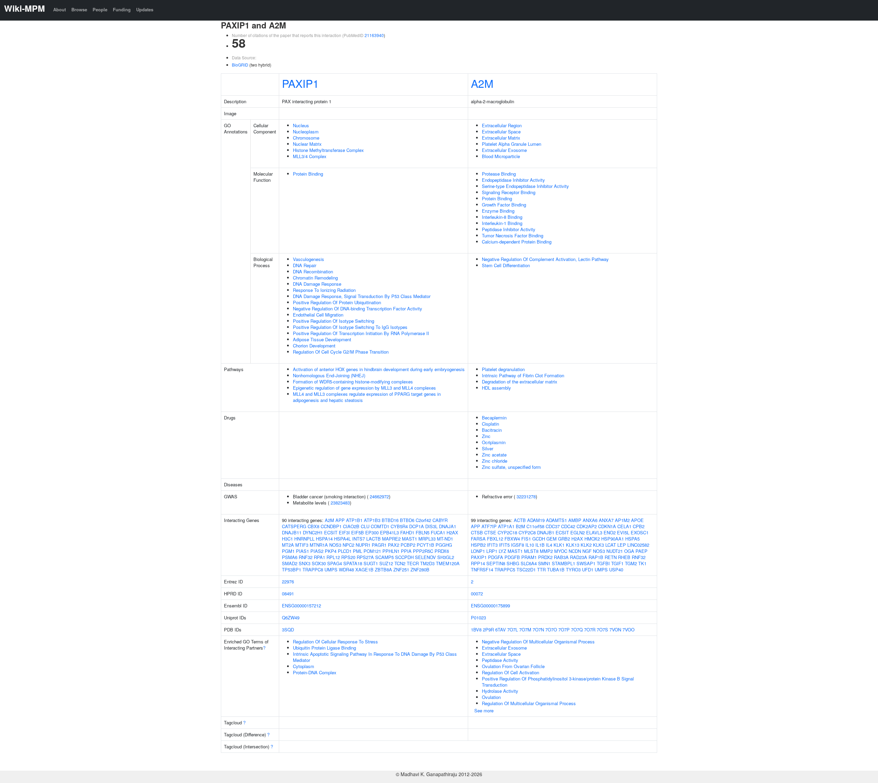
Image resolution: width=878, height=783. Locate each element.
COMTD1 (380, 526)
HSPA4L (342, 538)
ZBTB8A (383, 569)
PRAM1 (529, 557)
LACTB (373, 538)
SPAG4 (334, 563)
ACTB (520, 520)
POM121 (372, 551)
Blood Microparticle (501, 156)
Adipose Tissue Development (322, 339)
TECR (413, 563)
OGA (629, 551)
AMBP (574, 520)
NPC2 (348, 545)
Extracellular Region (502, 125)
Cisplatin (490, 423)
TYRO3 (573, 569)
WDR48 (346, 569)
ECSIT (330, 532)
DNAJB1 (545, 532)
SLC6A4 (529, 563)
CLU (365, 526)
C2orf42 (423, 520)
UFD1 (587, 569)
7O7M (525, 629)
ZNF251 (401, 569)
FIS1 (526, 538)
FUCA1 (438, 532)
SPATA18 (352, 563)
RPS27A (365, 557)
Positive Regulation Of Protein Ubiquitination (337, 302)
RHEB (624, 557)
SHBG (513, 563)
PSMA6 (289, 557)
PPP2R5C (423, 551)
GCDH (538, 538)
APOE (637, 520)
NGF (587, 551)
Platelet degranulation (503, 369)
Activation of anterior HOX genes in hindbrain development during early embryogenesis (379, 369)
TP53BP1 (291, 569)
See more (484, 710)
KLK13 (572, 545)
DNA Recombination (313, 271)
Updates (144, 9)
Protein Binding (308, 173)
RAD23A (578, 557)
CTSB (477, 532)
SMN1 (544, 563)
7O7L (512, 629)
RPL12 (333, 557)
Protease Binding (499, 173)
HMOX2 (592, 538)
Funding (122, 9)
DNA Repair (304, 265)
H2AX (452, 532)
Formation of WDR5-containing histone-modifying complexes (353, 381)
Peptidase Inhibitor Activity (508, 229)
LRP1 (491, 551)
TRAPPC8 (312, 569)
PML (357, 551)
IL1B (540, 545)
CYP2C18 (507, 532)
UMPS (330, 569)
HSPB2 (478, 545)
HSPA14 (324, 538)
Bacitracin (492, 430)
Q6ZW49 (290, 617)
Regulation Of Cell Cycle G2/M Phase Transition (341, 351)
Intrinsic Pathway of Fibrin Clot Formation (523, 375)
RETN (611, 557)
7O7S (602, 629)
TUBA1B (556, 569)
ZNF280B (420, 569)
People (100, 9)
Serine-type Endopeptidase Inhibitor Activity (525, 186)
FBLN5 (422, 532)
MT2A (288, 545)
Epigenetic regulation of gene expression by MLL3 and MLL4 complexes (364, 387)
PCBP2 (408, 545)
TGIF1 (617, 563)
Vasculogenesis (308, 259)
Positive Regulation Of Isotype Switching (333, 321)
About (59, 9)
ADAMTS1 (556, 520)
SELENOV (425, 557)
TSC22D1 (526, 569)
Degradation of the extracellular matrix (519, 381)
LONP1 (478, 551)
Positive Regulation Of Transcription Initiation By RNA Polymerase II (361, 333)
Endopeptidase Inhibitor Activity (513, 180)
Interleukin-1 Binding (502, 223)
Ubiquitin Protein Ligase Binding (324, 647)
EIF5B (357, 532)
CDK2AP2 (587, 526)
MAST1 (409, 538)
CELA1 (624, 526)
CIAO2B (351, 526)
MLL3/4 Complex (310, 156)
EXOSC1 (640, 532)
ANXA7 (606, 520)
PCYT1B (425, 545)
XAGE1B (364, 569)
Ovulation (491, 697)
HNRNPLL (304, 538)
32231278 (526, 496)
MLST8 (531, 551)
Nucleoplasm (306, 131)
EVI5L (623, 532)
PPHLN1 (391, 551)
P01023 (478, 617)
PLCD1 (345, 551)
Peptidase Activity (500, 660)
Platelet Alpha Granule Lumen (511, 144)
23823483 (340, 502)
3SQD (288, 629)
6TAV (500, 629)
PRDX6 (442, 551)
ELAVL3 (594, 532)
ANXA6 (590, 520)
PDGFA (495, 557)
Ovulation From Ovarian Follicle (513, 666)
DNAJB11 (291, 532)
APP (340, 520)
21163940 (374, 35)
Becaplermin (494, 417)
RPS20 (348, 557)
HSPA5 (632, 538)
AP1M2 (622, 520)
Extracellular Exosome (504, 150)
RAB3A (561, 557)
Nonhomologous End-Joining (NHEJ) (329, 375)
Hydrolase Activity (500, 691)
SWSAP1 (586, 563)
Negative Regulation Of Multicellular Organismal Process (538, 641)
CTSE (490, 532)
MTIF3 (301, 545)
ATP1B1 (354, 520)
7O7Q (577, 629)
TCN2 (399, 563)
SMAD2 (289, 563)
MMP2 (546, 551)
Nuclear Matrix (307, 144)
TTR (541, 569)
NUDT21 (614, 551)
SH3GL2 (445, 557)
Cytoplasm (303, 666)
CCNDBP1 (331, 526)
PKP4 (330, 551)
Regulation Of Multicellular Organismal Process (529, 703)
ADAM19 (536, 520)
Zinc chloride (494, 461)
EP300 (372, 532)
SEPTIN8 (495, 563)
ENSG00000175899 (490, 605)
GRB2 (564, 538)
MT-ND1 (445, 538)
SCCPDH (404, 557)
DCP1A (416, 526)
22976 (288, 581)
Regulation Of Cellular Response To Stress (335, 641)
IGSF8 (517, 545)
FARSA (478, 538)
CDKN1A (607, 526)
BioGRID (240, 65)
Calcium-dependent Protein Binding (516, 241)
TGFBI (603, 563)
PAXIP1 (300, 83)
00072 (477, 593)
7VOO (628, 629)
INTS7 (358, 538)
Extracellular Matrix (501, 137)
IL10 (529, 545)
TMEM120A (448, 563)
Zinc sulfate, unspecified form (511, 467)
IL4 (549, 545)
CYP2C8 (527, 532)
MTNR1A (319, 545)
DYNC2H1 (313, 532)
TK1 (642, 563)
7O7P (564, 629)
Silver (487, 448)
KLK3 (598, 545)
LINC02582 (638, 545)
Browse (79, 9)
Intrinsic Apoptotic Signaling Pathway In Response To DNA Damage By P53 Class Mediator (375, 657)
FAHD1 (407, 532)
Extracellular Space (501, 131)
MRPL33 (427, 538)
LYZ (502, 551)
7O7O (551, 629)
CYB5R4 (399, 526)
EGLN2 (577, 532)
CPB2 (638, 526)
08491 (288, 593)
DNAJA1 (447, 526)
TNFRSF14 (482, 569)
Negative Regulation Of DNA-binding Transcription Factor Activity (357, 308)
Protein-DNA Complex (314, 672)
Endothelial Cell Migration (318, 314)
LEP (621, 545)
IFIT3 (492, 545)
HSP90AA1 (612, 538)
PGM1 (288, 551)
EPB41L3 (389, 532)
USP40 (616, 569)
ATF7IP (489, 526)
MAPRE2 (391, 538)
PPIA (406, 551)
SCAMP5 (384, 557)
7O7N (538, 629)
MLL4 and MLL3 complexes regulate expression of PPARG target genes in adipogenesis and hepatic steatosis (367, 397)
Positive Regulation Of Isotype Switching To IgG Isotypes (350, 327)
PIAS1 (302, 551)
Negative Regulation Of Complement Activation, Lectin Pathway (545, 259)
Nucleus (301, 125)
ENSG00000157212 (301, 605)
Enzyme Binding (498, 210)
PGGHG (444, 545)
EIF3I (344, 532)
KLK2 (586, 545)
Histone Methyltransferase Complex (328, 150)
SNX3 (304, 563)
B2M (520, 526)
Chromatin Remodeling (315, 277)
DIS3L (431, 526)
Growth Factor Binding (504, 204)
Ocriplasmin (494, 442)
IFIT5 (504, 545)
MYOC (560, 551)
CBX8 (313, 526)
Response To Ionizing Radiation (324, 290)
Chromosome (306, 137)
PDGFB (512, 557)
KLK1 (559, 545)
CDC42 (568, 526)
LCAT (610, 545)
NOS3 (335, 545)
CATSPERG (294, 526)
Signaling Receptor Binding (508, 192)
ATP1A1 (506, 526)
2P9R (488, 629)
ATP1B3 (372, 520)
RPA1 (319, 557)
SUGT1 (371, 563)
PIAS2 (316, 551)
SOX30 (319, 563)
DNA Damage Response (317, 284)
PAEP (642, 551)
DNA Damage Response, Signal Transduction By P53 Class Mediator (361, 296)
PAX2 (393, 545)
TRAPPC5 (505, 569)
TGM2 (631, 563)
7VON (615, 629)
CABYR (440, 520)
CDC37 (553, 526)
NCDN (575, 551)
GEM (551, 538)
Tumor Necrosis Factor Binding (512, 235)
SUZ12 (386, 563)
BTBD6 (407, 520)
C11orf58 (535, 526)
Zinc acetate (494, 454)
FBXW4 (512, 538)
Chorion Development (314, 345)
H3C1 (287, 538)
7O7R (589, 629)
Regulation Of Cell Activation (510, 672)
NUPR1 (363, 545)
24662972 (379, 496)
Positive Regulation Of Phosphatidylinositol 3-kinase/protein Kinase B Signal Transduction (558, 681)
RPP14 (478, 563)
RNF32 (305, 557)
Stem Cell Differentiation (506, 265)
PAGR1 (379, 545)
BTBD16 (390, 520)
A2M (482, 83)
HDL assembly (496, 387)
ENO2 (610, 532)
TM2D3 (427, 563)
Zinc (486, 436)
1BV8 (476, 629)
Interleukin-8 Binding (502, 217)
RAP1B (596, 557)
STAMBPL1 (563, 563)
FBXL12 (495, 538)
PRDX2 (545, 557)
